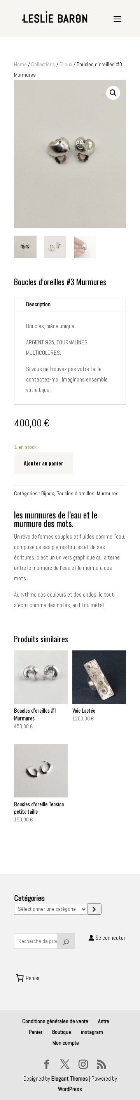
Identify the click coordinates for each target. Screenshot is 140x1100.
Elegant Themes (69, 1078)
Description (38, 304)
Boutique (61, 1031)
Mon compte (65, 1042)
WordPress (70, 1089)
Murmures (108, 493)
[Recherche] (66, 941)
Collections (43, 64)
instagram (92, 1031)
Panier (35, 1031)
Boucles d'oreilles (75, 493)
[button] (113, 93)
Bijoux (66, 64)
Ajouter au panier (43, 463)
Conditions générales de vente (55, 1021)
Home (20, 64)
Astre (103, 1021)
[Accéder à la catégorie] (94, 909)
